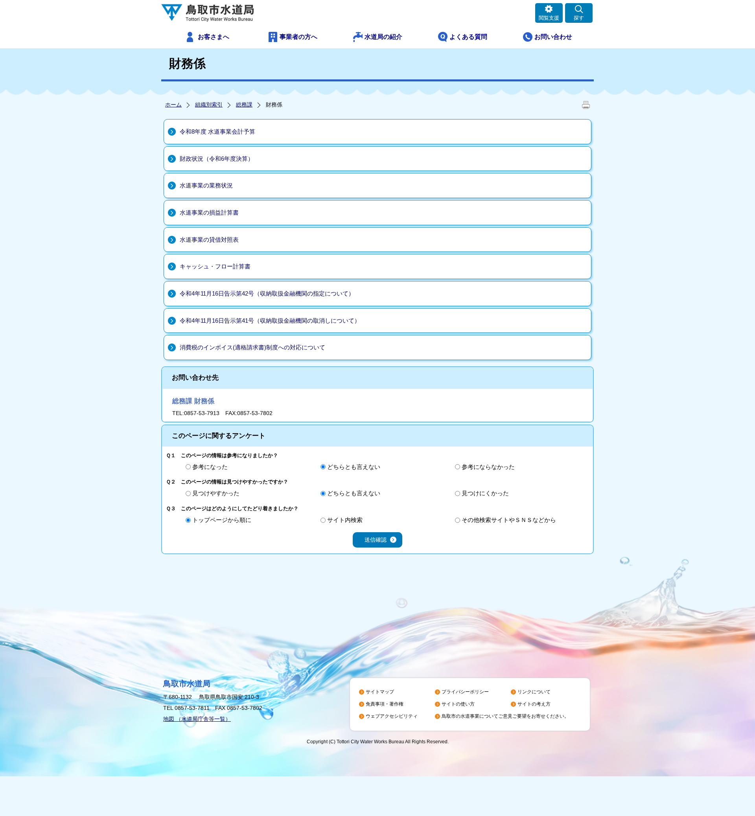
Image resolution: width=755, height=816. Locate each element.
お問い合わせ (553, 36)
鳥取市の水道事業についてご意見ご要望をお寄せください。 (505, 716)
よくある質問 (468, 36)
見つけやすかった (215, 493)
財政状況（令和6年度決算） (217, 158)
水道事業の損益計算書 (209, 212)
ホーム (173, 104)
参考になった (210, 466)
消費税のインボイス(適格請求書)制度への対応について (252, 347)
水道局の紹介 (383, 36)
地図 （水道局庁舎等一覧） (197, 719)
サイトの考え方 (534, 704)
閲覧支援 (549, 18)
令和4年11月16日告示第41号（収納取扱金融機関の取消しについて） (270, 320)
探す (579, 18)
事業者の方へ (298, 36)
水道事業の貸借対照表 (209, 239)
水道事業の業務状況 (206, 185)
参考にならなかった (488, 466)
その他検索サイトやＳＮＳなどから (509, 519)
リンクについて (534, 692)
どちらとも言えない (353, 466)
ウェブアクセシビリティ (392, 716)
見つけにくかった (485, 493)
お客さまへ (213, 36)
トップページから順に (221, 519)
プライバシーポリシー (465, 692)
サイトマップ (380, 692)
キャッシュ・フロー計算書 (215, 266)
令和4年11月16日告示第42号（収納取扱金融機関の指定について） (267, 293)
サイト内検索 (345, 519)
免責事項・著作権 (384, 704)
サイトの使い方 (458, 704)
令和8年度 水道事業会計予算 (217, 131)
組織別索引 (209, 104)
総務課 (244, 104)
